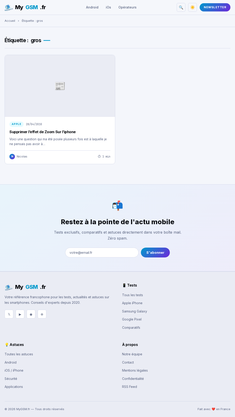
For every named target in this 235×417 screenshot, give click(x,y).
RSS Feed (129, 387)
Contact (128, 362)
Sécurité (11, 379)
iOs (108, 7)
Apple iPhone (132, 303)
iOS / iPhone (14, 370)
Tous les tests (132, 295)
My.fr (30, 7)
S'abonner (155, 252)
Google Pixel (132, 319)
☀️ (192, 7)
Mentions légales (135, 370)
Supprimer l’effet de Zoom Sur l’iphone (42, 132)
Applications (14, 387)
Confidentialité (133, 379)
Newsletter (215, 7)
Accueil (10, 20)
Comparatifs (131, 327)
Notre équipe (132, 354)
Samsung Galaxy (134, 311)
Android (92, 7)
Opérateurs (127, 7)
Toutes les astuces (19, 354)
